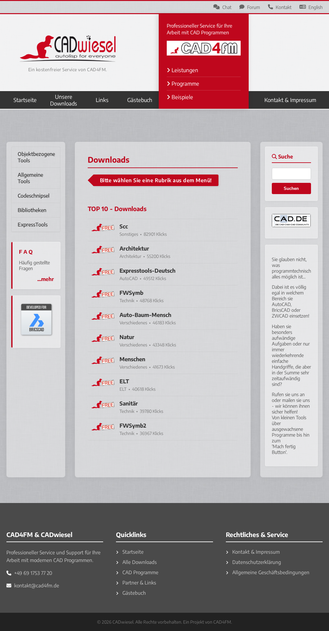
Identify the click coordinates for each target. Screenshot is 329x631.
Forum (253, 7)
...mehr (45, 279)
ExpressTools (33, 224)
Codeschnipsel (33, 195)
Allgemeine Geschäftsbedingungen (270, 572)
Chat (226, 7)
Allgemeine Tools (30, 178)
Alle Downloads (139, 562)
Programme (184, 83)
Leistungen (184, 70)
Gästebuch (139, 100)
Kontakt (283, 7)
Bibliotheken (32, 210)
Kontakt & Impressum (290, 100)
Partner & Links (138, 582)
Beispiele (181, 97)
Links (102, 100)
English (315, 7)
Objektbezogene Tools (36, 157)
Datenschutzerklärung (256, 562)
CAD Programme (139, 572)
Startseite (25, 100)
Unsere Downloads (63, 100)
